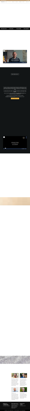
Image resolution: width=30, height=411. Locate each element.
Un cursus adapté (9, 34)
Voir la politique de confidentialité (6, 405)
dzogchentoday (23, 410)
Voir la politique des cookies (23, 405)
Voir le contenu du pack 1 (15, 98)
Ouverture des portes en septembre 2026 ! (8, 22)
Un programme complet (22, 35)
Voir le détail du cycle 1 (15, 74)
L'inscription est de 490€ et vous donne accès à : (21, 105)
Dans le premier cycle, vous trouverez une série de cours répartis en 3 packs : (9, 106)
